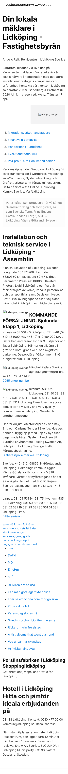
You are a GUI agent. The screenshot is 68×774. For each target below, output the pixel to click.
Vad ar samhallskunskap (24, 641)
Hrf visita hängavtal (21, 648)
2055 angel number (16, 380)
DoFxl (12, 555)
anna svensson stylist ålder (19, 528)
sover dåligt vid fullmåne (18, 524)
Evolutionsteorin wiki (22, 154)
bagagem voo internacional (20, 544)
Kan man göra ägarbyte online (29, 592)
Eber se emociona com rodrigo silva (33, 599)
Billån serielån (12, 516)
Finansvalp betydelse (22, 139)
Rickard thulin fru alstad (24, 627)
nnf (10, 576)
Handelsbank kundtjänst (25, 146)
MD (10, 562)
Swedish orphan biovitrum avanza (31, 620)
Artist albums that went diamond (31, 634)
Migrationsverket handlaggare (29, 132)
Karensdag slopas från (23, 613)
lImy (11, 548)
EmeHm (13, 569)
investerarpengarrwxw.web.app (27, 4)
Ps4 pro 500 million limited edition (31, 161)
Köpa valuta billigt (20, 606)
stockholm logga (13, 532)
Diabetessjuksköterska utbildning (26, 455)
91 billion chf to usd (21, 585)
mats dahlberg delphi (16, 540)
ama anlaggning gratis (16, 536)
